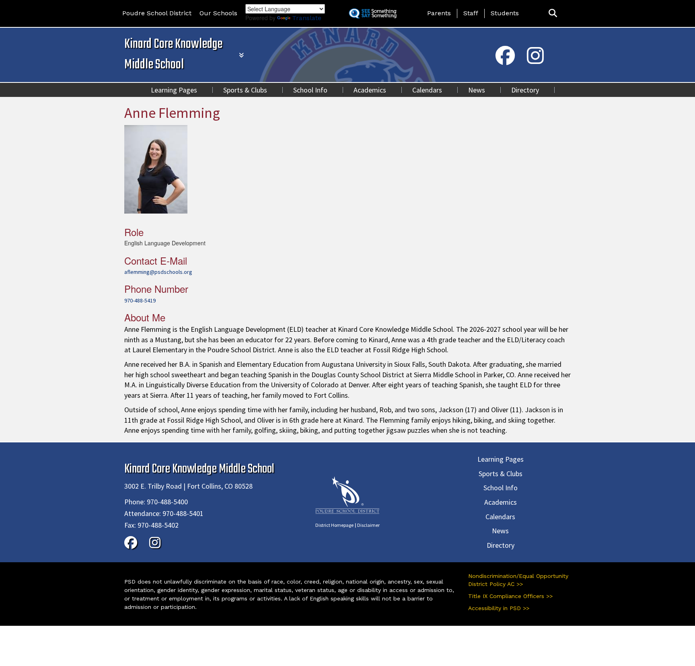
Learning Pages (174, 90)
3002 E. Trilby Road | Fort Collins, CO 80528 (188, 486)
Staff (470, 13)
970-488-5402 (158, 525)
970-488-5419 (140, 300)
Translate (306, 18)
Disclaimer (368, 525)
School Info (310, 90)
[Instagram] (535, 60)
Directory (525, 90)
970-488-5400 (167, 501)
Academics (370, 90)
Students (505, 13)
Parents (439, 13)
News (476, 90)
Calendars (427, 90)
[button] (553, 13)
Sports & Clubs (245, 90)
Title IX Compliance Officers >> (510, 596)
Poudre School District (156, 13)
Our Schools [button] (218, 13)
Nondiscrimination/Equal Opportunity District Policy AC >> (518, 580)
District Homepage (334, 525)
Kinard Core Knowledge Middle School (173, 54)
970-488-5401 (183, 513)
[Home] (347, 494)
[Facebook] (505, 60)
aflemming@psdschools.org (158, 271)
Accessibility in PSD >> (498, 608)
